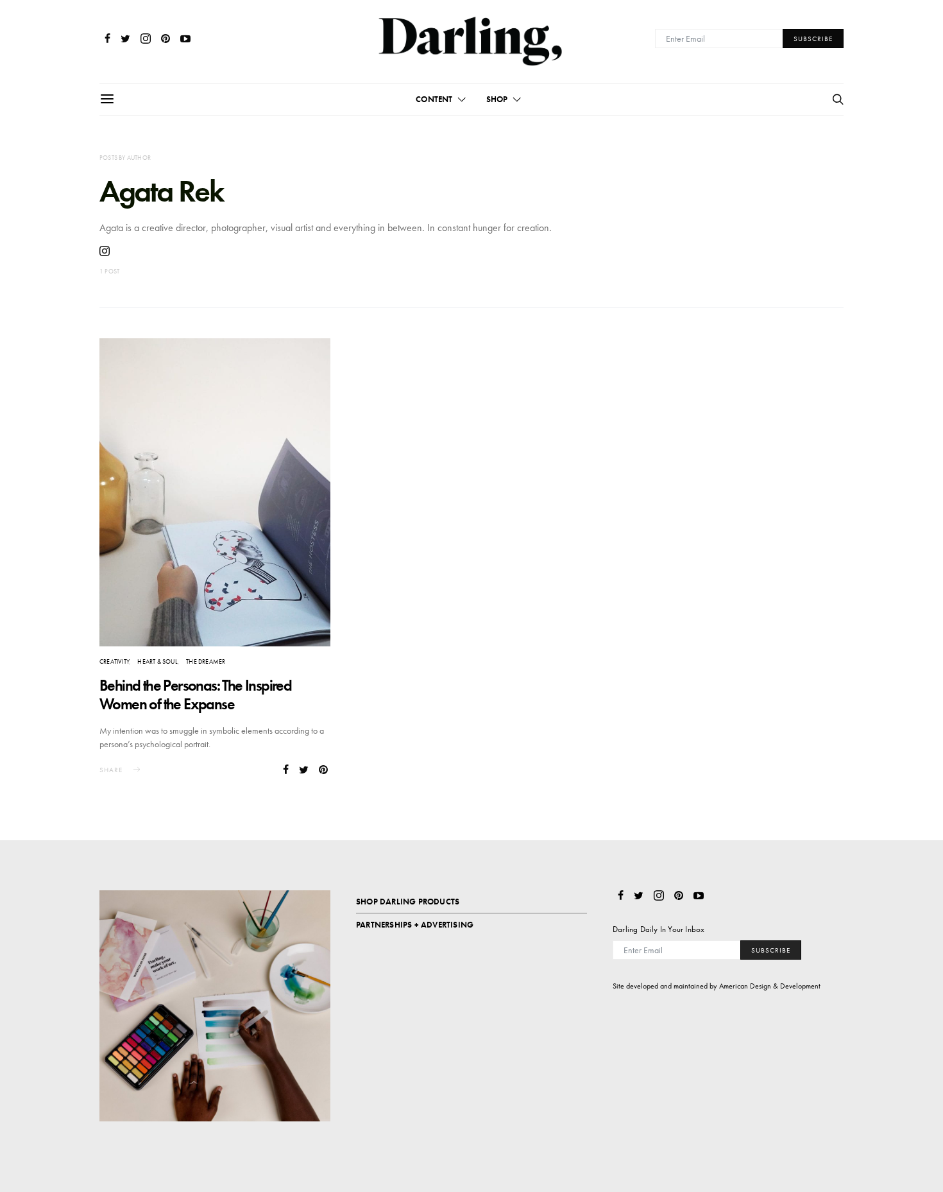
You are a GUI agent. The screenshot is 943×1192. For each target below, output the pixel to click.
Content (434, 99)
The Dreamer (205, 661)
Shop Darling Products (407, 901)
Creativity (114, 661)
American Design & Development (769, 986)
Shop (497, 99)
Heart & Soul (157, 661)
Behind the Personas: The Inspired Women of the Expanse (195, 694)
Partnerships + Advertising (414, 924)
